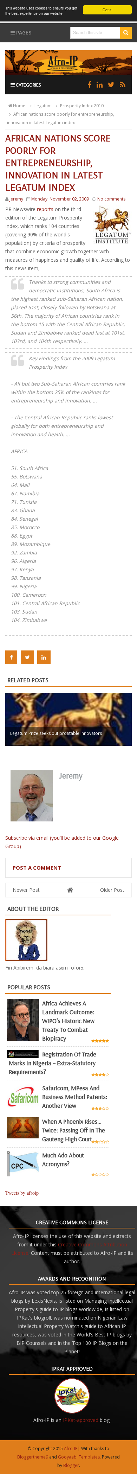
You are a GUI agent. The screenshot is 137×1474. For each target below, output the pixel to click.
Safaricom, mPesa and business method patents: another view (74, 1097)
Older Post (112, 890)
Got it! (107, 9)
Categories (28, 85)
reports (46, 209)
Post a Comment (37, 867)
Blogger (71, 1465)
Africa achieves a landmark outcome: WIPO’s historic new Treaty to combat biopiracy (68, 1020)
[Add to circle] (99, 84)
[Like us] (89, 84)
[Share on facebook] (11, 657)
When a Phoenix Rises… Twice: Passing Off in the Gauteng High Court (73, 1130)
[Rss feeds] (123, 84)
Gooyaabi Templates (79, 1457)
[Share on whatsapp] (59, 657)
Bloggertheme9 (32, 1457)
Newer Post (26, 890)
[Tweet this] (27, 657)
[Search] (126, 33)
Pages (23, 32)
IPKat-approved (80, 1420)
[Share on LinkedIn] (44, 657)
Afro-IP (71, 1448)
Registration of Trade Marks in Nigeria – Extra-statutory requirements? (52, 1063)
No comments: (111, 199)
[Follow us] (111, 84)
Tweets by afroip (22, 1192)
